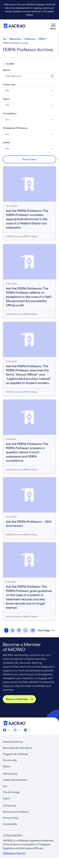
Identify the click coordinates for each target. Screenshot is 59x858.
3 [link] (19, 630)
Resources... (15, 38)
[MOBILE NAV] (53, 25)
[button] (29, 90)
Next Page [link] (44, 630)
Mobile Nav (53, 25)
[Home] (4, 39)
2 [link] (12, 630)
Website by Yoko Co (14, 853)
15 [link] (33, 630)
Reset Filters (29, 159)
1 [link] (6, 630)
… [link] (26, 630)
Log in (6, 798)
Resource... (30, 38)
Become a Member (17, 699)
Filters (10, 64)
